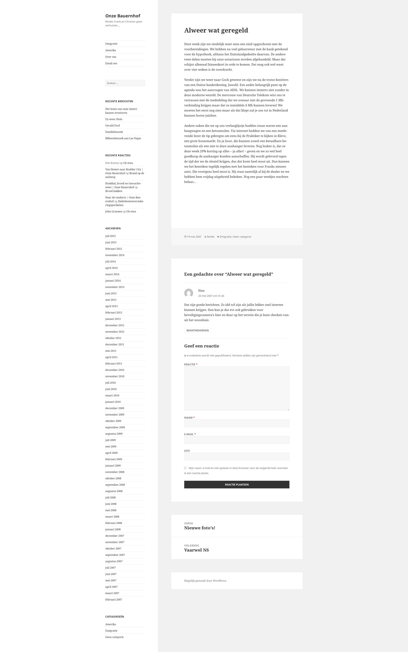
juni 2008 (111, 504)
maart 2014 (112, 274)
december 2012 (114, 325)
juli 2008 (110, 497)
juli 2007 (110, 567)
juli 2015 (110, 236)
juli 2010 (110, 382)
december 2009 (114, 408)
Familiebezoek (114, 132)
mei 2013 (110, 300)
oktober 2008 (113, 478)
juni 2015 (111, 242)
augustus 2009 (114, 433)
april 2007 (111, 587)
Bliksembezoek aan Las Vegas (123, 138)
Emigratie (111, 43)
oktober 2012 (113, 338)
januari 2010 (113, 402)
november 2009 (114, 414)
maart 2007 (112, 593)
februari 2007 (113, 599)
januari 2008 (113, 529)
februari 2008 (113, 523)
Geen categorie (114, 637)
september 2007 (115, 555)
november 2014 (114, 255)
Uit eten (128, 163)
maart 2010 (112, 395)
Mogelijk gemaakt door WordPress (205, 580)
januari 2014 (113, 280)
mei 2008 (110, 510)
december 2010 (114, 370)
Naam (189, 417)
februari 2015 (113, 248)
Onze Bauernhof (122, 16)
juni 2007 (111, 574)
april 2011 (111, 357)
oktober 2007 (113, 548)
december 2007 (114, 536)
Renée (210, 236)
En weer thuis (113, 119)
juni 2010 (111, 389)
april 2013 (111, 306)
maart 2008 (112, 516)
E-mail (190, 434)
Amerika (110, 50)
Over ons (110, 57)
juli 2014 (110, 261)
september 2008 (115, 484)
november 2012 (114, 331)
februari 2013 (113, 312)
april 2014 (111, 268)
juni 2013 (111, 293)
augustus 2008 (114, 491)
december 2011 (114, 344)
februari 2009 (113, 459)
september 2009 (115, 427)
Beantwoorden (198, 330)
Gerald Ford (112, 125)
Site (187, 451)
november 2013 (114, 287)
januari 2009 (113, 465)
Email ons (111, 63)
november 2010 (114, 376)
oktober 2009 (113, 421)
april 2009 (111, 453)
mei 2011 (110, 351)
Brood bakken (113, 191)
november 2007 (114, 542)
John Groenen (113, 211)
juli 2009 (110, 440)
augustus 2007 (114, 561)
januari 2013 (113, 319)
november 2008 (114, 472)
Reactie (191, 364)
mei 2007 (110, 580)
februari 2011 (113, 363)
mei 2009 (110, 446)
